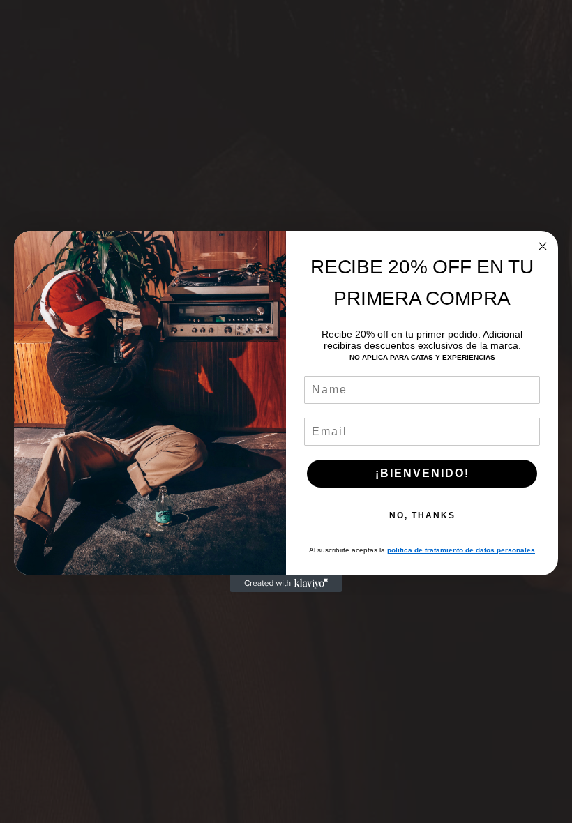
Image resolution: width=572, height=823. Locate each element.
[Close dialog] (542, 246)
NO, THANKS (422, 515)
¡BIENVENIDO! (422, 473)
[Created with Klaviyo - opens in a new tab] (286, 583)
